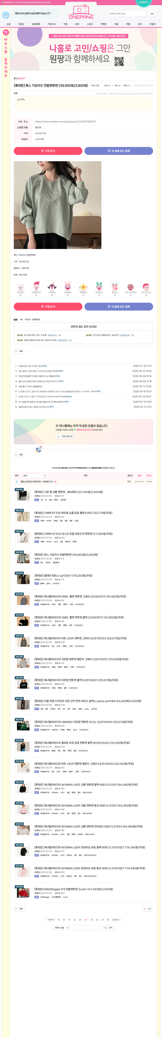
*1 (44, 13)
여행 (128, 24)
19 (59, 920)
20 (64, 920)
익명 (65, 24)
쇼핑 (8, 24)
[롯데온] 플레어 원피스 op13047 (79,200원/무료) (63, 575)
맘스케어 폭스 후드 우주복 (35, 335)
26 (97, 920)
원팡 (16, 93)
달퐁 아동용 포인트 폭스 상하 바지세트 (40, 340)
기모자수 (28, 320)
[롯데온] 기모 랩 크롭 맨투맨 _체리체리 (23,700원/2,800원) (68, 491)
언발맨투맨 (36, 320)
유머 (77, 24)
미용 (116, 24)
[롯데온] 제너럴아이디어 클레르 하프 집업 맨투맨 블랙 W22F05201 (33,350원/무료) (82, 742)
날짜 (139, 475)
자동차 (152, 24)
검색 (110, 928)
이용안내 (31, 2)
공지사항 (47, 2)
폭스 (21, 320)
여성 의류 (95, 85)
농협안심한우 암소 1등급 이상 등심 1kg (34, 407)
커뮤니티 (51, 24)
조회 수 (149, 475)
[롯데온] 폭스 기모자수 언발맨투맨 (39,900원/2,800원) (51, 85)
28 (108, 920)
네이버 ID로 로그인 (11, 2)
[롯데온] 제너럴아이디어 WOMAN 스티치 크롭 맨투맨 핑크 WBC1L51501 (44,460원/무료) (86, 805)
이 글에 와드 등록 (120, 151)
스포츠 (90, 24)
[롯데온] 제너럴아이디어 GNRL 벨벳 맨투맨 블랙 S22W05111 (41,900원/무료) (79, 617)
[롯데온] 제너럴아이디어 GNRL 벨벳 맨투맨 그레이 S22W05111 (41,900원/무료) (80, 596)
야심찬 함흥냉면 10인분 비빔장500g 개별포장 (37, 376)
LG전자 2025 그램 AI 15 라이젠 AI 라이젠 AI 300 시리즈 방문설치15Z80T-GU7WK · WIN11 (57, 392)
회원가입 (23, 2)
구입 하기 (49, 151)
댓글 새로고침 (67, 436)
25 (91, 920)
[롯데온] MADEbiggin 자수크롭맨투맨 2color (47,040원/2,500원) (73, 889)
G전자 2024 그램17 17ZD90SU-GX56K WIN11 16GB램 (43, 397)
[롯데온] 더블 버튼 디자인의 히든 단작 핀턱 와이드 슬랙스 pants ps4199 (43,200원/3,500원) (87, 701)
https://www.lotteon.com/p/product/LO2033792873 (65, 121)
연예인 (103, 24)
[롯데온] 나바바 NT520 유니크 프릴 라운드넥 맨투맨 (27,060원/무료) (73, 533)
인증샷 (21, 24)
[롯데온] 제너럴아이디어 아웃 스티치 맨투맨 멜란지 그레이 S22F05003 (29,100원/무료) (84, 763)
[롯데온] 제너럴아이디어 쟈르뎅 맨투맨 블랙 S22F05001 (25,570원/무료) (76, 680)
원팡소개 (39, 2)
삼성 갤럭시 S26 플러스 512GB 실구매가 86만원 (39, 371)
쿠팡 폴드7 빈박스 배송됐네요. (31, 386)
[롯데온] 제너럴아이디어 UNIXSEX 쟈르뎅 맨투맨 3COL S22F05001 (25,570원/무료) (83, 721)
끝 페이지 (115, 920)
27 (102, 920)
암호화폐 (36, 24)
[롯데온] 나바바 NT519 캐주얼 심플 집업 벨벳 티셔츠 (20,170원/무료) (73, 512)
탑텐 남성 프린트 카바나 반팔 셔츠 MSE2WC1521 (39, 381)
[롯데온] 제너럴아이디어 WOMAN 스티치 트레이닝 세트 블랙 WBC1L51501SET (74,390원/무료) (89, 847)
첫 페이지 (51, 920)
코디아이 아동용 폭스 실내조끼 (106, 335)
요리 (140, 24)
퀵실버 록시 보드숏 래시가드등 (31, 366)
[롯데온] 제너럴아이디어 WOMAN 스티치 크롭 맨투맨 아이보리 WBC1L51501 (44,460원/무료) (88, 826)
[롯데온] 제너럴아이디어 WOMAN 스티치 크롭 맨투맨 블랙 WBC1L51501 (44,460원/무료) (86, 784)
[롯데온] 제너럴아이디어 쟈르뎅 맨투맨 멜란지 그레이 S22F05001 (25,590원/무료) (81, 659)
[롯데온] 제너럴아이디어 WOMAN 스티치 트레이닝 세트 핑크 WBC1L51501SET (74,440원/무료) (89, 868)
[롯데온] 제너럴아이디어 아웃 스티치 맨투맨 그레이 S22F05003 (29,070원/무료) (80, 638)
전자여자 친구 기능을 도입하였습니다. (29, 13)
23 (80, 920)
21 (69, 920)
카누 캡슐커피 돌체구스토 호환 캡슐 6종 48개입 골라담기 (41, 402)
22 (74, 920)
